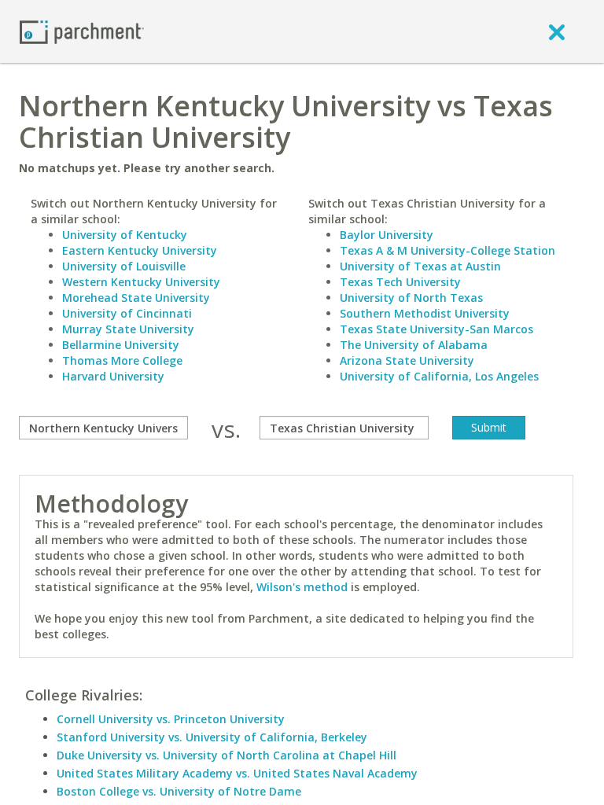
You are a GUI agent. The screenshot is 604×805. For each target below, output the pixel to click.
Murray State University (128, 329)
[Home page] (82, 31)
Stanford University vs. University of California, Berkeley (212, 737)
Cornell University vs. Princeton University (171, 718)
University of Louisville (124, 266)
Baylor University (386, 234)
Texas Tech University (400, 281)
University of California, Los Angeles (439, 376)
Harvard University (113, 376)
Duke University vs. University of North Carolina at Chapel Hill (226, 755)
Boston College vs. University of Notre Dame (179, 791)
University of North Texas (411, 297)
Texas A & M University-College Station (447, 250)
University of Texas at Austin (420, 266)
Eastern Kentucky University (139, 250)
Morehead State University (136, 297)
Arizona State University (407, 360)
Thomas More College (122, 360)
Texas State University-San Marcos (436, 329)
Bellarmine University (120, 344)
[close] (557, 31)
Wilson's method (302, 586)
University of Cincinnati (127, 313)
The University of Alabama (414, 344)
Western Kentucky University (141, 281)
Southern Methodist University (425, 313)
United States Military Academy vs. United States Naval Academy (237, 773)
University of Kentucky (124, 234)
